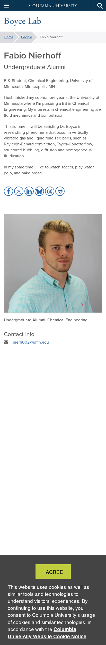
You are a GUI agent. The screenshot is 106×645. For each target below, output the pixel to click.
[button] (6, 5)
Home (8, 37)
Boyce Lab (22, 21)
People (26, 37)
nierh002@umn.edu (31, 342)
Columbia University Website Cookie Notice (47, 633)
